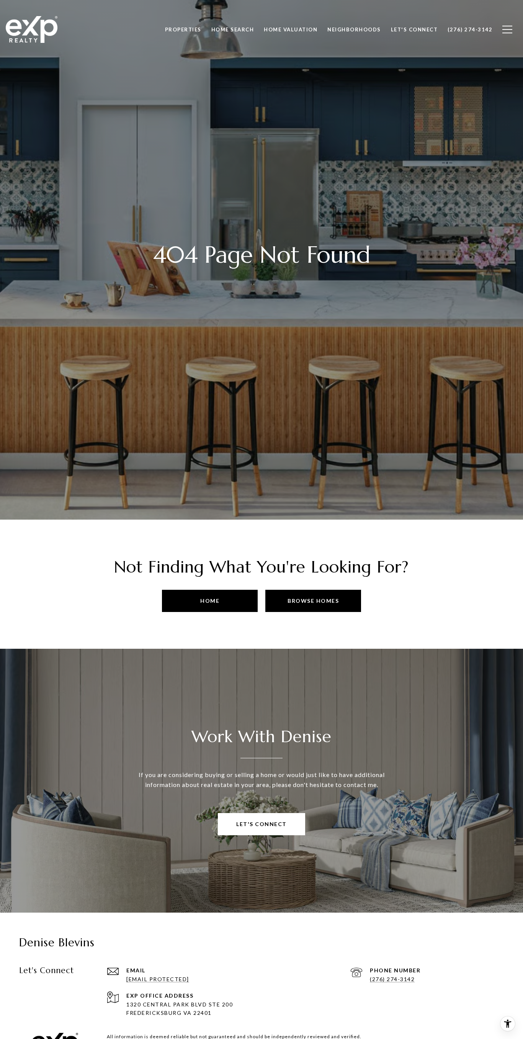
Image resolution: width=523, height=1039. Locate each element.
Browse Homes (313, 600)
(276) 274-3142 (392, 979)
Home (209, 600)
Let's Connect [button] (261, 824)
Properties (183, 29)
